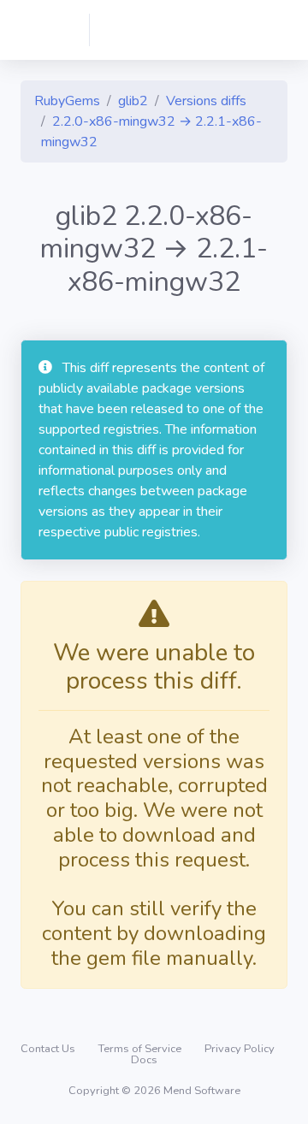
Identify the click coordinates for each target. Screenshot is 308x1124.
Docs (144, 1060)
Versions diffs (206, 101)
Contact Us (49, 1048)
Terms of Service (141, 1048)
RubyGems (67, 101)
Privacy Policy (239, 1048)
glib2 (133, 101)
